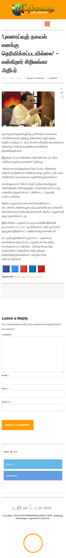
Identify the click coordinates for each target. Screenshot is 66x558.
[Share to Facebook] (6, 271)
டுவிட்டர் (9, 464)
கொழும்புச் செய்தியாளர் (36, 78)
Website (6, 402)
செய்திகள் (53, 78)
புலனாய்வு (38, 276)
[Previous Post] (17, 291)
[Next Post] (48, 291)
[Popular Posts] (8, 487)
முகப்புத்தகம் (11, 475)
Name (5, 375)
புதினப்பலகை (33, 507)
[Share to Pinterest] (41, 271)
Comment (7, 335)
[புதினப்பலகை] (33, 9)
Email (6, 389)
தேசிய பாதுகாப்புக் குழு (24, 276)
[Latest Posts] (25, 487)
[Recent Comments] (34, 487)
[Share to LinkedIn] (32, 271)
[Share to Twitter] (14, 271)
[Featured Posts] (16, 487)
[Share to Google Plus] (23, 271)
